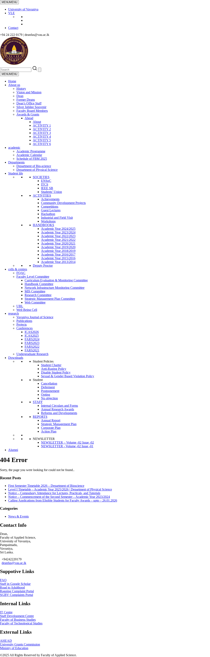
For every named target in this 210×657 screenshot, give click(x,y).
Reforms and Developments (59, 413)
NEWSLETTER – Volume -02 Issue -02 (67, 442)
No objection (49, 398)
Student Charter (51, 365)
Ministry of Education (14, 648)
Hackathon (48, 214)
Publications (24, 321)
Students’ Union (51, 192)
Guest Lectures (50, 210)
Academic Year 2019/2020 (58, 247)
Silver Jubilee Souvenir (31, 107)
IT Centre (6, 612)
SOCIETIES (41, 177)
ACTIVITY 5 (42, 140)
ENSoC (46, 180)
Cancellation (49, 383)
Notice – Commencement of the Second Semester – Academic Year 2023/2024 (59, 496)
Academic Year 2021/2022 (58, 239)
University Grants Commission (20, 644)
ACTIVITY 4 (42, 136)
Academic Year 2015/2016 (58, 258)
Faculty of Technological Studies (21, 623)
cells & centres (17, 269)
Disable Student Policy (56, 372)
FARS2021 (32, 350)
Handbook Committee (39, 284)
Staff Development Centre (17, 616)
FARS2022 (32, 346)
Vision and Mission (28, 92)
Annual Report (50, 420)
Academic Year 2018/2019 (58, 251)
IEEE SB (47, 188)
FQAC (20, 273)
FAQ (3, 580)
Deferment (48, 387)
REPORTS (40, 416)
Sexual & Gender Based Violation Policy (67, 376)
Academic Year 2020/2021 (58, 243)
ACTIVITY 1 (42, 125)
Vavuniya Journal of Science (34, 317)
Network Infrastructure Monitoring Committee (54, 287)
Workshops (48, 221)
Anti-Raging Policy (53, 368)
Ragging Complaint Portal (17, 591)
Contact (13, 27)
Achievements (50, 199)
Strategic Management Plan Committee (50, 298)
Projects (21, 324)
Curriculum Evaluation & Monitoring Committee (56, 280)
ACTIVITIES (42, 195)
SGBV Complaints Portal (16, 595)
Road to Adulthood (12, 587)
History (21, 88)
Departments (16, 162)
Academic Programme (30, 151)
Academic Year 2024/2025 (58, 228)
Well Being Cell (26, 310)
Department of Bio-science (33, 166)
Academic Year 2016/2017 (58, 254)
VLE (11, 13)
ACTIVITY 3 (42, 133)
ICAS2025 (32, 335)
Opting (45, 394)
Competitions (49, 206)
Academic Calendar (29, 155)
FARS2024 (32, 339)
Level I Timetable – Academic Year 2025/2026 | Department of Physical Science (60, 489)
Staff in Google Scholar (15, 584)
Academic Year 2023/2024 (58, 232)
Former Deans (25, 99)
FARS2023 (32, 343)
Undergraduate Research (32, 354)
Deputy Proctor (43, 265)
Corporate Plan (50, 427)
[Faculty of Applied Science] (62, 64)
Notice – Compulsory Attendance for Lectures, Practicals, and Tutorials (54, 493)
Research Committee (38, 295)
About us (14, 85)
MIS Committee (35, 291)
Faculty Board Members (32, 110)
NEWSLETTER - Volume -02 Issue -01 (67, 446)
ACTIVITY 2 (42, 129)
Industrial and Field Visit (57, 217)
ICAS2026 (32, 332)
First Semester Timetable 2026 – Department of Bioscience (46, 485)
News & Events (18, 516)
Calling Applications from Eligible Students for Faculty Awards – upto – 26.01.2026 (62, 500)
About (37, 121)
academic (14, 147)
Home (12, 81)
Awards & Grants (27, 114)
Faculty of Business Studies (18, 619)
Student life (15, 173)
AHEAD (6, 640)
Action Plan (48, 431)
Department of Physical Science (37, 169)
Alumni (13, 450)
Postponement (50, 391)
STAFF (38, 402)
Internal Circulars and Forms (59, 405)
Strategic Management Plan (58, 424)
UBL (19, 306)
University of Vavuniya (23, 9)
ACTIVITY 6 (42, 144)
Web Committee (35, 302)
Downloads (15, 357)
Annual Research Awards (57, 409)
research (13, 313)
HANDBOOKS (43, 225)
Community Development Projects (63, 203)
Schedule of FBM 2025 (31, 158)
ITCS (44, 184)
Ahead (29, 118)
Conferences (24, 328)
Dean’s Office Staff (28, 103)
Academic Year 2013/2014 (58, 262)
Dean (19, 96)
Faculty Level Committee (32, 276)
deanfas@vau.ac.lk (14, 563)
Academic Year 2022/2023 (58, 236)
